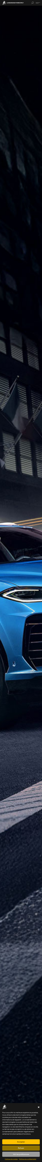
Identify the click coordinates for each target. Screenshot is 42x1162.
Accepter (21, 1142)
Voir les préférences (21, 1154)
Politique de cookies (11, 1159)
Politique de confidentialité (27, 1159)
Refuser (21, 1148)
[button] (39, 1107)
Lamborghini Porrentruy (15, 3)
